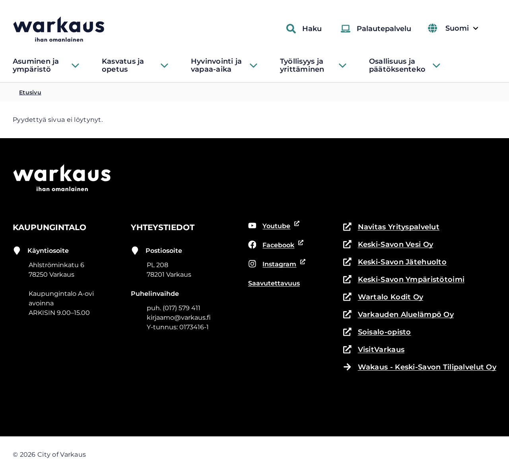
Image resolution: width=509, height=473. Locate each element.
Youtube (274, 226)
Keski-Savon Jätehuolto (395, 263)
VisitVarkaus (373, 350)
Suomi (461, 28)
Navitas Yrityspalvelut (391, 228)
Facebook (274, 245)
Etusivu (30, 92)
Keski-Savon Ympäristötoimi (403, 280)
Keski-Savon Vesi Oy (388, 245)
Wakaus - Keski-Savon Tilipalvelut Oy (427, 367)
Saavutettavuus (274, 283)
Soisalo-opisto (377, 333)
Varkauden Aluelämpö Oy (398, 315)
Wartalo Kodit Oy (383, 298)
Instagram (274, 264)
